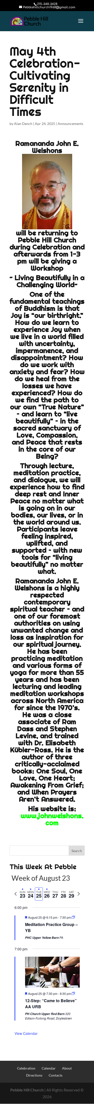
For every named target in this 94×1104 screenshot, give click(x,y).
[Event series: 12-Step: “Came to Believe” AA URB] (73, 993)
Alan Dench (23, 123)
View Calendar (26, 1033)
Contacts (55, 1075)
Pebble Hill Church (27, 1089)
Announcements (70, 123)
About (67, 1068)
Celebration (26, 1068)
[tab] (23, 894)
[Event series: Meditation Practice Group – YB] (73, 917)
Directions (34, 1075)
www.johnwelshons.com (52, 819)
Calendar (49, 1068)
